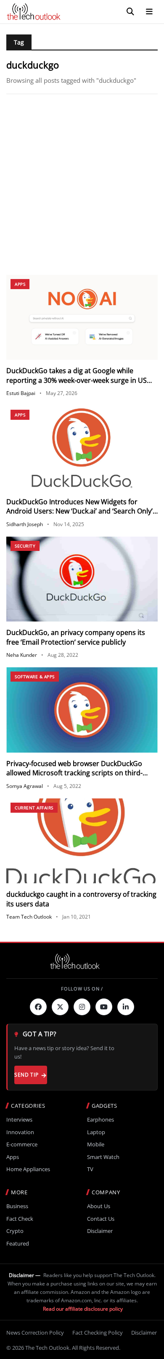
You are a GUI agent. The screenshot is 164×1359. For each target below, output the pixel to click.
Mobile (95, 1144)
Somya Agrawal (24, 786)
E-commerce (21, 1144)
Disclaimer (100, 1231)
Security (25, 546)
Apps (20, 284)
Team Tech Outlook (29, 916)
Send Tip (26, 1074)
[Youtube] (103, 1006)
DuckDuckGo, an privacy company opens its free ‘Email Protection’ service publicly (75, 637)
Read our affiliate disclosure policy (83, 1308)
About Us (98, 1206)
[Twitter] (60, 1006)
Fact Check (19, 1218)
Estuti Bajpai (20, 393)
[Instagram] (82, 1006)
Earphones (100, 1119)
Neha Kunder (21, 654)
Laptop (96, 1132)
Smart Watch (103, 1157)
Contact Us (100, 1218)
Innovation (20, 1132)
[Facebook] (38, 1006)
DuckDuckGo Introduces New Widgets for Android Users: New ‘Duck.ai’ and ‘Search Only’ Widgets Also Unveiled (79, 511)
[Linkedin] (125, 1006)
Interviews (19, 1119)
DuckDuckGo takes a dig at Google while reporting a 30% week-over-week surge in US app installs (76, 380)
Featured (17, 1243)
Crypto (15, 1231)
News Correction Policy (35, 1332)
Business (17, 1206)
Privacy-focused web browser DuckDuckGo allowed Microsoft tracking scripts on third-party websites (74, 773)
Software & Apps (35, 677)
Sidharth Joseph (24, 524)
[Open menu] (149, 11)
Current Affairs (34, 808)
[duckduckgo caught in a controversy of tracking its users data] (82, 841)
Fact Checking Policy (97, 1332)
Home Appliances (28, 1169)
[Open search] (130, 11)
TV (90, 1169)
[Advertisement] (82, 184)
